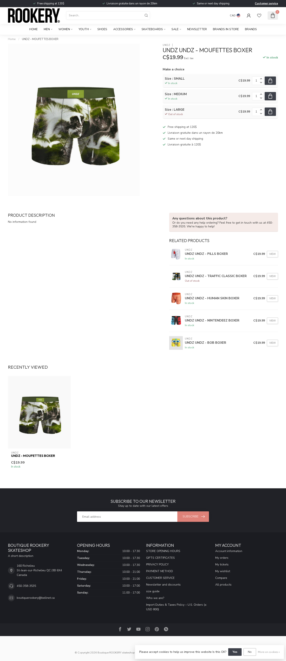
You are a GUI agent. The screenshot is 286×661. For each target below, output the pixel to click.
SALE (175, 29)
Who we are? (155, 598)
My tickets (222, 564)
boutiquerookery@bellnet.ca (36, 598)
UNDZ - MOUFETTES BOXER (40, 39)
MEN (47, 29)
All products (223, 585)
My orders (221, 558)
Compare (221, 578)
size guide (153, 591)
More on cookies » (269, 652)
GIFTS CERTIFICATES (160, 558)
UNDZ (166, 45)
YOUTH (84, 29)
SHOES (102, 29)
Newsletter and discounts (163, 585)
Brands (251, 29)
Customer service (266, 3)
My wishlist (222, 571)
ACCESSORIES (123, 29)
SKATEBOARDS (152, 29)
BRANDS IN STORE (226, 29)
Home (33, 29)
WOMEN (64, 29)
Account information (228, 551)
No (250, 652)
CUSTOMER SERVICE (160, 578)
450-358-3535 (26, 586)
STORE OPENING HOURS (163, 551)
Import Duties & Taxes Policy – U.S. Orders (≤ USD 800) (176, 607)
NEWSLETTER (197, 29)
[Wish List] (259, 15)
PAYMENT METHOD (159, 571)
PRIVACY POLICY (157, 564)
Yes (235, 652)
